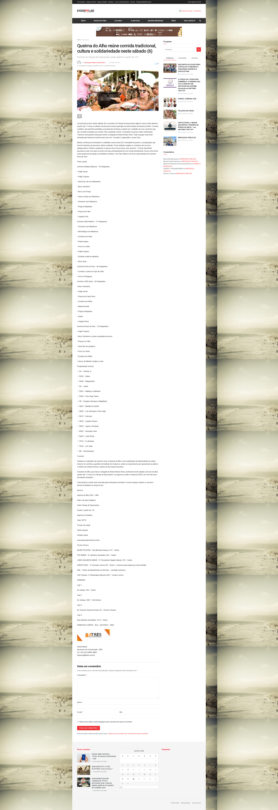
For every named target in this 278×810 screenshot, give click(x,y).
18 (133, 774)
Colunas (118, 21)
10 (128, 770)
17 (128, 774)
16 (122, 774)
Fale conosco (189, 21)
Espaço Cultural (91, 2)
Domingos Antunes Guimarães (94, 62)
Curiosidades (81, 2)
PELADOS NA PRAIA (186, 111)
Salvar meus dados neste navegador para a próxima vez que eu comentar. (105, 722)
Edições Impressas (155, 21)
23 (122, 779)
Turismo (132, 2)
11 (133, 770)
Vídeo (173, 21)
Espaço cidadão (102, 2)
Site (120, 712)
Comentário (82, 675)
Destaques (85, 40)
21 (150, 774)
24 (128, 779)
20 (144, 774)
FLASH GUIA (135, 21)
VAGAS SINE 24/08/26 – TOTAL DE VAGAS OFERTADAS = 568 (104, 756)
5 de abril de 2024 (114, 62)
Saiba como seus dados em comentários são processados (128, 733)
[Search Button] (199, 49)
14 (150, 770)
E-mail (80, 712)
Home (79, 40)
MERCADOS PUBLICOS (187, 138)
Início (83, 21)
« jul (121, 787)
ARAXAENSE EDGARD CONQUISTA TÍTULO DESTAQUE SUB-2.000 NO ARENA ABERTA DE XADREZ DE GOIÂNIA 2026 (103, 783)
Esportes (110, 2)
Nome (80, 702)
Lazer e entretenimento (122, 2)
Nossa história (100, 21)
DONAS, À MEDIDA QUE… (188, 99)
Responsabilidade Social (143, 2)
